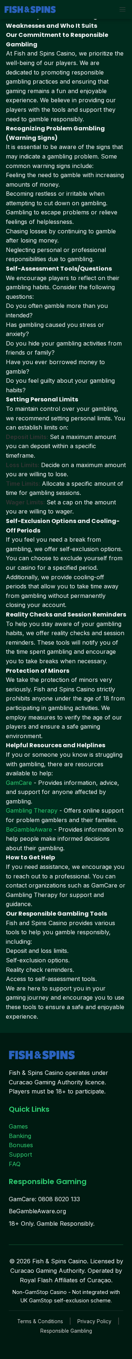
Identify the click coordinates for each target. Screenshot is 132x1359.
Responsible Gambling (66, 1331)
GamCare (19, 782)
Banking (20, 1136)
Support (20, 1154)
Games (18, 1126)
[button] (122, 9)
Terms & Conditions (40, 1321)
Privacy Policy (94, 1321)
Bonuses (21, 1145)
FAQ (15, 1164)
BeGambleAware (29, 829)
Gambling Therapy (32, 810)
